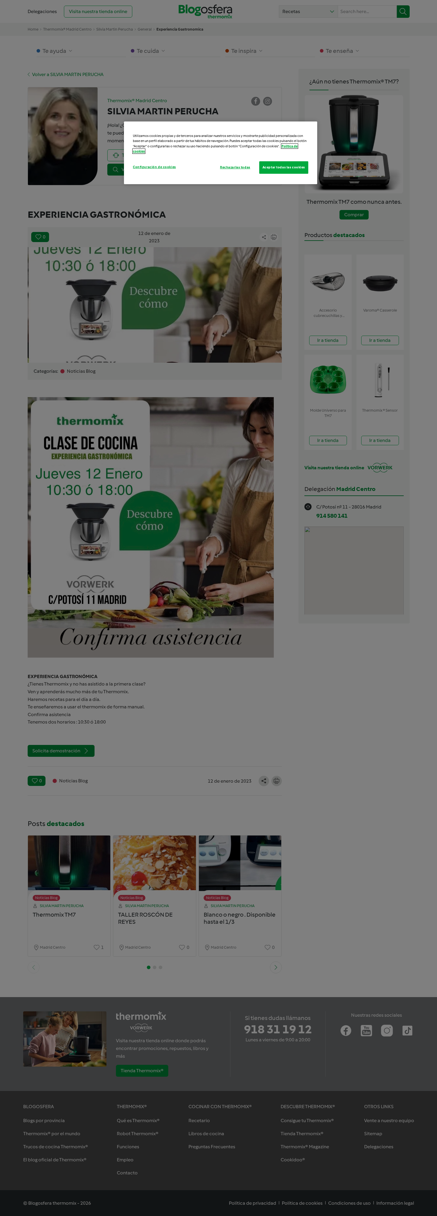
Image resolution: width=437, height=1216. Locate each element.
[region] (220, 152)
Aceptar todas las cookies (283, 167)
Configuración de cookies (154, 167)
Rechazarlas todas (235, 167)
